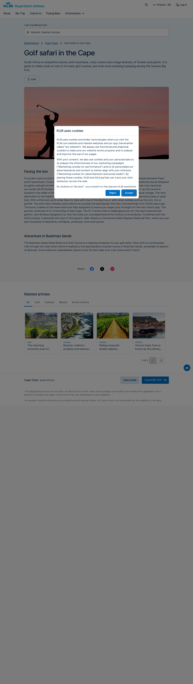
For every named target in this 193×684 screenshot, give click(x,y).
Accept (129, 192)
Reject (112, 192)
